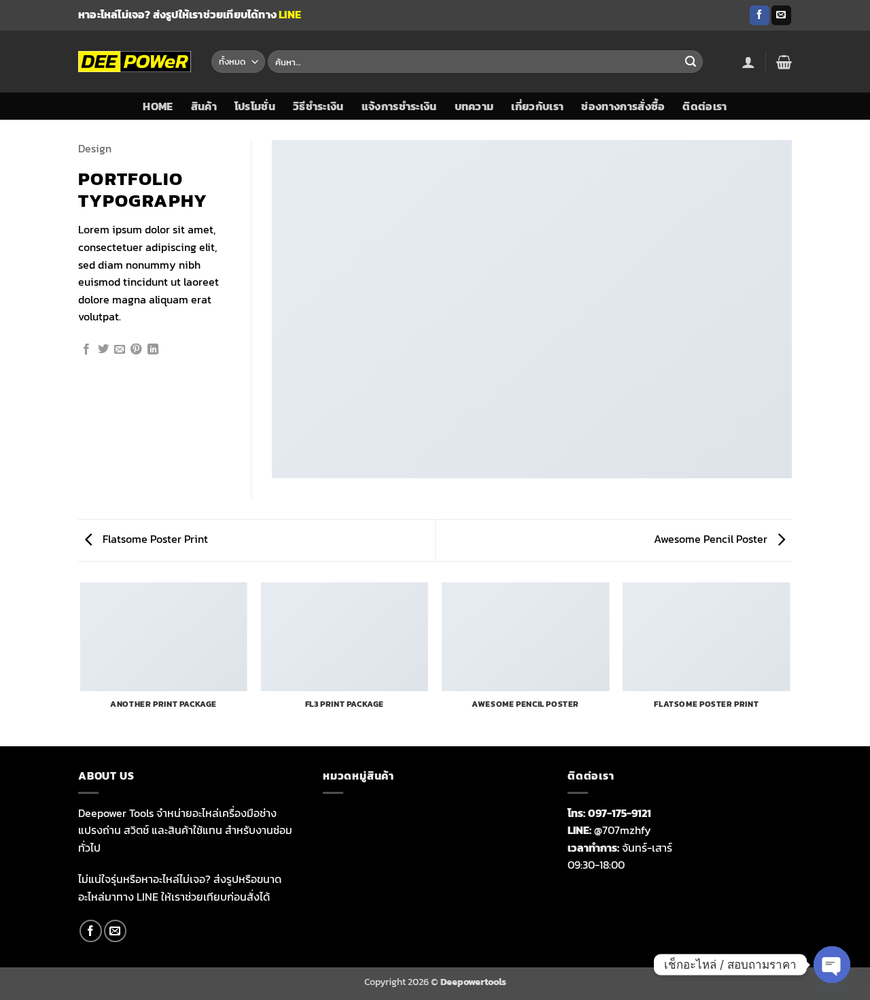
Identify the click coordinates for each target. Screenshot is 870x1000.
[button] (748, 62)
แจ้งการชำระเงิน (399, 106)
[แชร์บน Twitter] (103, 350)
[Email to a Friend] (119, 350)
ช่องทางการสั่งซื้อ (623, 106)
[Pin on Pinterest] (135, 350)
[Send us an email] (781, 15)
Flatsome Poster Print (154, 539)
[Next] (790, 663)
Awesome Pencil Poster (712, 539)
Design (94, 148)
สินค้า (204, 106)
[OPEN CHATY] (832, 964)
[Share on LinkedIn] (152, 350)
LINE (290, 14)
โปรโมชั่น (254, 106)
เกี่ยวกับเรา (537, 106)
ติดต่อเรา (704, 106)
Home (158, 106)
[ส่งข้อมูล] (690, 61)
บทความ (474, 106)
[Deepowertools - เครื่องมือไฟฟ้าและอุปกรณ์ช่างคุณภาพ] (134, 61)
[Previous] (81, 663)
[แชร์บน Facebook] (86, 350)
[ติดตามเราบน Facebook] (759, 15)
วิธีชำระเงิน (318, 106)
